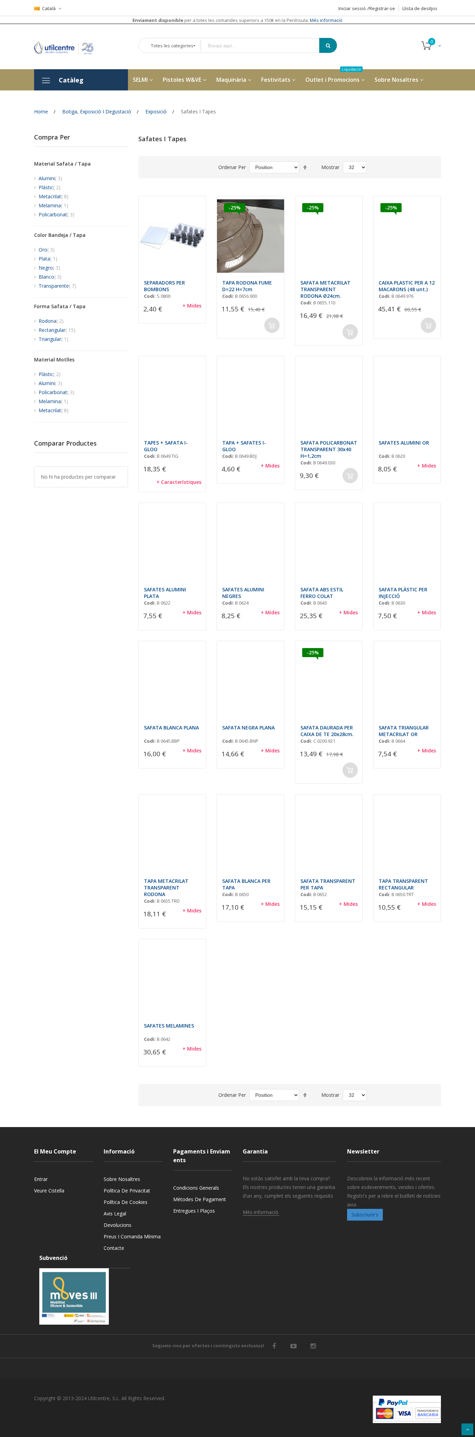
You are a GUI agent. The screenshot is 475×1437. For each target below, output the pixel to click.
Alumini (50, 178)
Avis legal (115, 1213)
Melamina (53, 205)
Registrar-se (382, 8)
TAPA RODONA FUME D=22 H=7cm (247, 286)
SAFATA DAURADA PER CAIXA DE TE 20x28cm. (327, 730)
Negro (49, 267)
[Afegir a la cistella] (272, 325)
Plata (48, 258)
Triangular (54, 339)
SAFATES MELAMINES (169, 1025)
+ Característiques (178, 482)
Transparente (57, 285)
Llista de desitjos (419, 8)
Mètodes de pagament (199, 1199)
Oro (47, 249)
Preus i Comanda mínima (132, 1236)
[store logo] (69, 46)
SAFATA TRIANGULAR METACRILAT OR (404, 730)
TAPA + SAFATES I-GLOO (244, 446)
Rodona (51, 321)
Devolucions (117, 1225)
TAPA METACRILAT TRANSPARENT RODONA (166, 887)
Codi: (150, 296)
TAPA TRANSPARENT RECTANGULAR (403, 884)
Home (41, 111)
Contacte (114, 1248)
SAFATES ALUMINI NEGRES (243, 592)
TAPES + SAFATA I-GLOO (166, 446)
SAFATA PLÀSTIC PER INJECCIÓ (403, 592)
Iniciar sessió (352, 8)
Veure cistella (49, 1190)
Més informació (326, 20)
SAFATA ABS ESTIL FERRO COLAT (321, 592)
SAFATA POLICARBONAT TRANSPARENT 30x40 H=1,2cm (328, 449)
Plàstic (50, 187)
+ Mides (192, 305)
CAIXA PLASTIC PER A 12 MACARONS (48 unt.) (407, 286)
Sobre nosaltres (122, 1179)
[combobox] (265, 45)
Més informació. (261, 1212)
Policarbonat (56, 214)
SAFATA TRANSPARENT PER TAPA (327, 884)
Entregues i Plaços (194, 1210)
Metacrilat (54, 196)
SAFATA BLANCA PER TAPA (246, 884)
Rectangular (57, 330)
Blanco (50, 276)
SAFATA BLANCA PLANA (171, 727)
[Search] (328, 45)
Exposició (156, 111)
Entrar (41, 1179)
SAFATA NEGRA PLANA (248, 727)
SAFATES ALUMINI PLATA (165, 592)
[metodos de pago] (407, 1409)
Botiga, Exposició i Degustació (96, 111)
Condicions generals (196, 1187)
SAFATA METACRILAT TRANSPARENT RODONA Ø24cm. (325, 289)
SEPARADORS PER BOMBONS (164, 286)
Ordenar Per (232, 167)
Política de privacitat (127, 1190)
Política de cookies (125, 1202)
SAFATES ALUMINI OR (404, 442)
